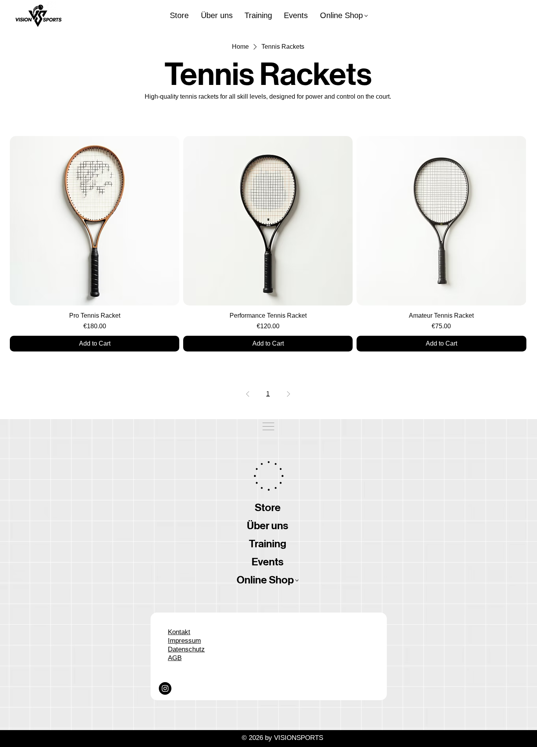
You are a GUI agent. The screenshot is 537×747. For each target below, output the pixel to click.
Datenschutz (186, 649)
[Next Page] (288, 394)
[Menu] (268, 426)
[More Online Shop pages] (366, 16)
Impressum (184, 640)
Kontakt (179, 632)
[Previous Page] (247, 394)
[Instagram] (165, 688)
